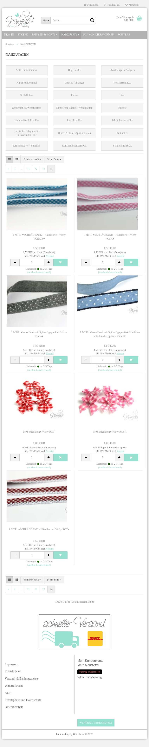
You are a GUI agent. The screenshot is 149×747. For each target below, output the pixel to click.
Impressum (11, 664)
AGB (8, 692)
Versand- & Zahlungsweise (21, 678)
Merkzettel (133, 4)
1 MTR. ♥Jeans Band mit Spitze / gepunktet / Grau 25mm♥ (39, 334)
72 (36, 168)
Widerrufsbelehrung (89, 677)
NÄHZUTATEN (70, 34)
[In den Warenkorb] (60, 262)
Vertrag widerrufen (96, 722)
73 (43, 168)
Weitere (124, 34)
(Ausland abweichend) (39, 272)
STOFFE (23, 34)
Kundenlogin (113, 4)
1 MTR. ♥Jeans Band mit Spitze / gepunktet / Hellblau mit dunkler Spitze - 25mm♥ (110, 334)
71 (28, 168)
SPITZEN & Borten (44, 34)
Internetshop (62, 734)
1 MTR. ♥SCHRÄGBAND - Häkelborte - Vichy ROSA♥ (109, 236)
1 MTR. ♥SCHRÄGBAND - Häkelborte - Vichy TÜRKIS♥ (39, 236)
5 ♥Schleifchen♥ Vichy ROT (39, 431)
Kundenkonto (94, 660)
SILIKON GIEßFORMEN (98, 34)
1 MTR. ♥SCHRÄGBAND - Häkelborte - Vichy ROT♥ (39, 529)
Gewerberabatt (14, 707)
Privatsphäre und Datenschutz (23, 700)
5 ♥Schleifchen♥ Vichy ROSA (109, 431)
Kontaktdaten (13, 671)
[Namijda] (20, 19)
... (21, 168)
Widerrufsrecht (14, 685)
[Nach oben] (138, 742)
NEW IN (9, 34)
